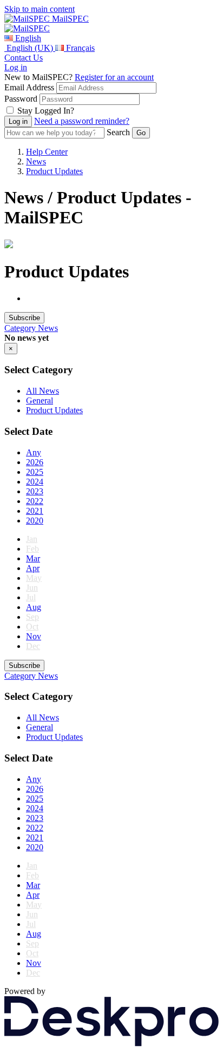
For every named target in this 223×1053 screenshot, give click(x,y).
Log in (15, 67)
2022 (34, 501)
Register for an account (114, 77)
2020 (34, 520)
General (39, 400)
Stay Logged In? (45, 110)
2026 (34, 462)
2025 (34, 471)
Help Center (47, 151)
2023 (34, 491)
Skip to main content (39, 9)
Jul (31, 597)
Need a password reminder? (81, 120)
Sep (32, 616)
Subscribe (24, 318)
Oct (32, 626)
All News (42, 390)
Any (33, 452)
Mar (33, 558)
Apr (33, 568)
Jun (32, 587)
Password (20, 98)
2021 (34, 510)
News (36, 161)
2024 (34, 481)
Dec (33, 646)
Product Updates (54, 171)
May (34, 577)
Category (21, 328)
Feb (32, 548)
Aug (33, 607)
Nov (33, 636)
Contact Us (23, 57)
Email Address (29, 87)
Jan (31, 539)
